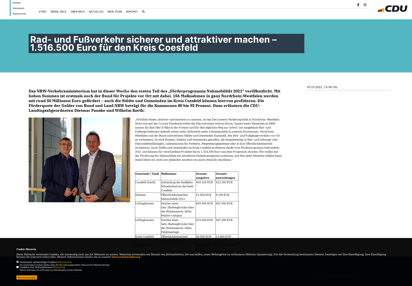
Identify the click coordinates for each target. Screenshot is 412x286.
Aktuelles (96, 11)
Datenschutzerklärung (126, 256)
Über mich (77, 11)
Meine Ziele (58, 11)
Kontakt (17, 2)
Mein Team (115, 11)
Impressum (18, 8)
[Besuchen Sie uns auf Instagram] (365, 5)
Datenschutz (19, 13)
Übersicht (65, 262)
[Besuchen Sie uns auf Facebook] (358, 5)
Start (43, 11)
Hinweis (59, 267)
